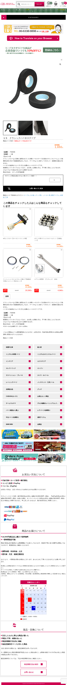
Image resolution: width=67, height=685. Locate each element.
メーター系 (46, 195)
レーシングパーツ (11, 382)
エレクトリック (11, 368)
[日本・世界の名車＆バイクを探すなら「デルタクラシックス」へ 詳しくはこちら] (50, 446)
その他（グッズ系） (36, 195)
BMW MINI (9, 424)
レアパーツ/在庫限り (43, 410)
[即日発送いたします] (17, 446)
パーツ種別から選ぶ (12, 410)
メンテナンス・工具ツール (45, 382)
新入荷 (39, 347)
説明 (7, 296)
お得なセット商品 (43, 396)
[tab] (7, 296)
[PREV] (22, 586)
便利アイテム (55, 195)
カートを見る (63, 6)
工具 (6, 197)
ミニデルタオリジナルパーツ (46, 354)
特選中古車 (9, 347)
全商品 (39, 424)
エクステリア (41, 361)
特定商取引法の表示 (31, 664)
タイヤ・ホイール (43, 375)
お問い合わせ (29, 672)
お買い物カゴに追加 (36, 188)
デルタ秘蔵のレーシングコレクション (49, 403)
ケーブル (26, 195)
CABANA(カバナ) (11, 396)
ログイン (56, 5)
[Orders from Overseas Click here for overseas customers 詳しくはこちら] (33, 458)
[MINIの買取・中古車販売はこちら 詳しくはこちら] (17, 434)
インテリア (9, 361)
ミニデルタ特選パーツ (13, 354)
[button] (60, 64)
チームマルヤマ (11, 403)
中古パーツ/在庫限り (12, 417)
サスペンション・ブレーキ (14, 375)
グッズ (39, 389)
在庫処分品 (9, 389)
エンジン (40, 368)
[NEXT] (45, 586)
